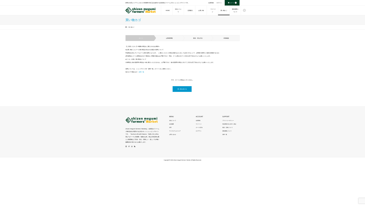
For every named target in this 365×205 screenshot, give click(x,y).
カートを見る (199, 127)
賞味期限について (235, 10)
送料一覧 (141, 72)
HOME (167, 10)
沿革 (170, 127)
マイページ (212, 10)
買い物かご (224, 10)
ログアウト (199, 131)
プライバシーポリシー (228, 120)
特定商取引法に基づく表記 (229, 124)
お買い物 (201, 10)
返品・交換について (227, 127)
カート (233, 3)
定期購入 (190, 10)
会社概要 (171, 124)
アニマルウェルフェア (175, 131)
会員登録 (211, 3)
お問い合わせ (172, 134)
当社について (178, 10)
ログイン (219, 3)
